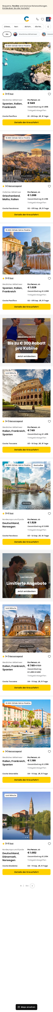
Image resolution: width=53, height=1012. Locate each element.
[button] (11, 94)
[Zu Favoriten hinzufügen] (49, 94)
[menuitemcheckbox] (7, 34)
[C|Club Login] (48, 19)
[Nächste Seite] (32, 886)
